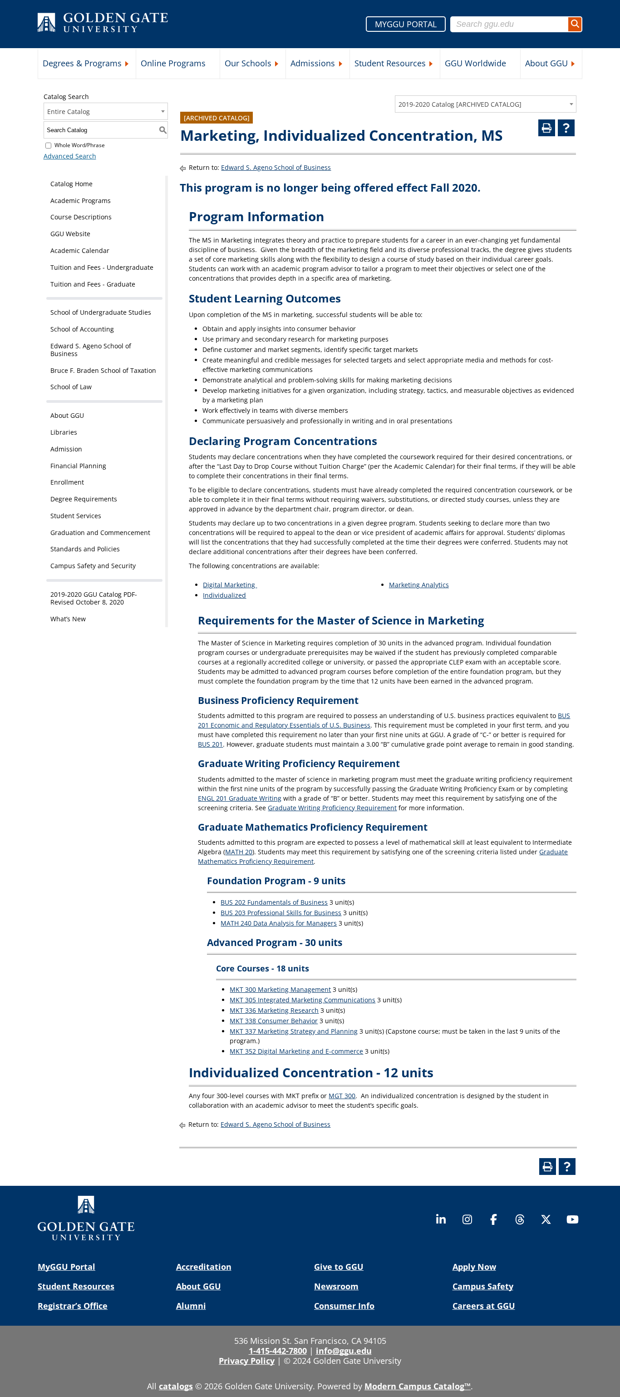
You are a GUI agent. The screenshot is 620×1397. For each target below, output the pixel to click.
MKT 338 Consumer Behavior (274, 1020)
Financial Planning (78, 465)
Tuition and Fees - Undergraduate (101, 267)
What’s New (68, 618)
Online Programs (173, 63)
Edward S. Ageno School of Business (90, 350)
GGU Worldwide (475, 63)
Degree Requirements (83, 499)
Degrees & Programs (82, 63)
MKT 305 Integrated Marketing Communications (302, 1000)
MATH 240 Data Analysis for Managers (279, 923)
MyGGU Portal (66, 1266)
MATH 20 (238, 851)
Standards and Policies (85, 549)
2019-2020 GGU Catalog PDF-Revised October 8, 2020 (93, 598)
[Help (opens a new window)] (566, 127)
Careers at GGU (484, 1305)
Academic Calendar (79, 250)
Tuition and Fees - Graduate (92, 284)
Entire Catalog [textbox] (68, 111)
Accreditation (203, 1266)
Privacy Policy (247, 1360)
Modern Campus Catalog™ (417, 1386)
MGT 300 (342, 1095)
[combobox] (485, 104)
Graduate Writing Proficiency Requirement (332, 807)
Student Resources (390, 63)
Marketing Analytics (419, 584)
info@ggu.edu (344, 1350)
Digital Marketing (230, 584)
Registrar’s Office (73, 1305)
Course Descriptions (81, 217)
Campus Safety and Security (93, 565)
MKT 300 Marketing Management (280, 989)
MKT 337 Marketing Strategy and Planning (294, 1031)
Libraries (63, 432)
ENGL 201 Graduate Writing (239, 798)
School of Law (71, 386)
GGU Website (70, 233)
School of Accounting (82, 329)
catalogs (176, 1386)
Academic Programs (80, 200)
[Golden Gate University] (103, 24)
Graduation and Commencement (100, 532)
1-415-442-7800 (278, 1350)
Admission (66, 449)
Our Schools (248, 63)
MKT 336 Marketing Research (274, 1010)
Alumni (191, 1305)
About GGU (546, 63)
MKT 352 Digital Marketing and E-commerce (296, 1051)
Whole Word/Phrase (79, 145)
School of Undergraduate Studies (100, 312)
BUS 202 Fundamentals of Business (274, 902)
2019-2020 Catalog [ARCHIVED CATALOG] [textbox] (460, 104)
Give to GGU (339, 1266)
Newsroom (336, 1286)
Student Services (75, 515)
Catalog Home (71, 183)
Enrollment (67, 482)
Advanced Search (70, 156)
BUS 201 (210, 744)
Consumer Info (344, 1305)
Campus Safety (483, 1286)
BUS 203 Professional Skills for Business (281, 912)
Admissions (312, 63)
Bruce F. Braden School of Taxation (103, 370)
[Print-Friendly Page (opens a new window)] (546, 127)
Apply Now (474, 1266)
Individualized (224, 595)
